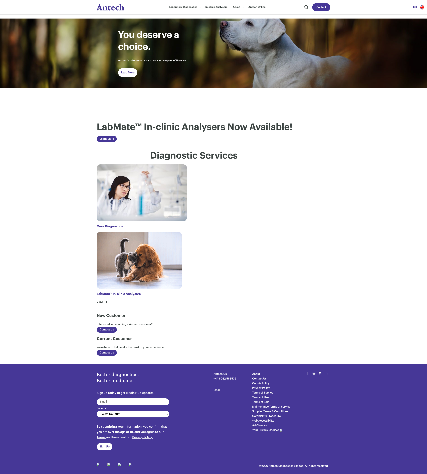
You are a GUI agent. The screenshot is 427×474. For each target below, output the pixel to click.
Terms (101, 437)
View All (102, 302)
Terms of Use (260, 397)
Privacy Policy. (142, 437)
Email (217, 390)
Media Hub (133, 392)
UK (415, 7)
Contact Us (107, 329)
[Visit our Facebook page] (308, 373)
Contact (321, 7)
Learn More (107, 139)
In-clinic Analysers (216, 7)
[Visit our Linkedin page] (326, 373)
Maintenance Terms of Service (271, 406)
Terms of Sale (260, 402)
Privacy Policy (261, 388)
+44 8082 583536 (225, 378)
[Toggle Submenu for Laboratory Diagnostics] (200, 7)
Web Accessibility (263, 420)
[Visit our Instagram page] (314, 373)
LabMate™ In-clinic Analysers (119, 294)
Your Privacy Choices (266, 430)
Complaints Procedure (266, 416)
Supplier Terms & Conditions (270, 411)
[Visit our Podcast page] (320, 373)
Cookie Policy (261, 383)
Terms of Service (262, 392)
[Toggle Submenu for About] (243, 7)
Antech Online (257, 7)
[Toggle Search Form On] (306, 7)
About (236, 7)
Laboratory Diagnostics (183, 7)
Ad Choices (259, 425)
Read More (127, 72)
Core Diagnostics (110, 226)
